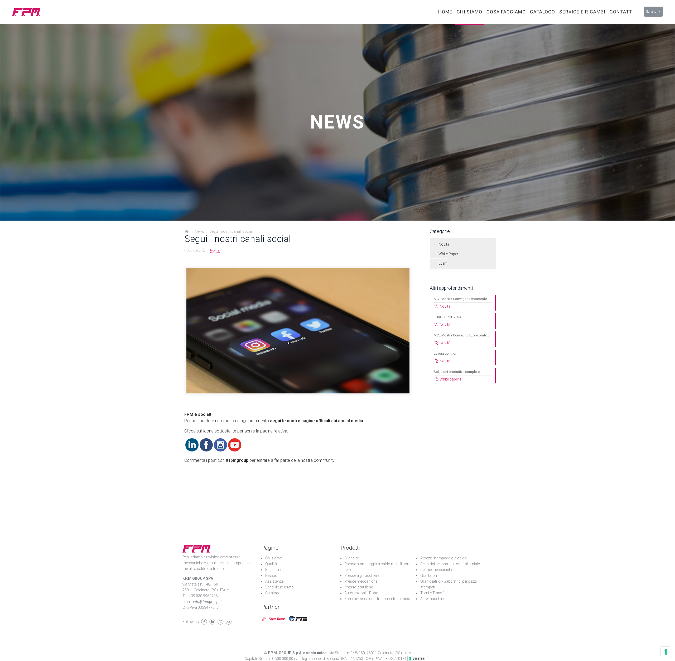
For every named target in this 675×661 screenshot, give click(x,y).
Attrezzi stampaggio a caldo (443, 558)
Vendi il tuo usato (279, 587)
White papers (450, 379)
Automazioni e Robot (361, 593)
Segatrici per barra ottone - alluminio (450, 564)
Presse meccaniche (360, 581)
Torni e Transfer (433, 593)
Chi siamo (273, 558)
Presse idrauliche (358, 587)
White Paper (448, 254)
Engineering (275, 570)
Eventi (443, 263)
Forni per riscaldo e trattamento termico (377, 599)
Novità (215, 250)
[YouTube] (234, 450)
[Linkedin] (192, 450)
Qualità (271, 564)
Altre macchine (432, 599)
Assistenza (274, 581)
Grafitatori (428, 575)
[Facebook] (206, 450)
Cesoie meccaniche (436, 570)
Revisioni (272, 575)
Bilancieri (351, 558)
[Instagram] (220, 450)
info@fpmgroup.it (207, 602)
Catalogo (273, 593)
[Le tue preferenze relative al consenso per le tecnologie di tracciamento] (666, 652)
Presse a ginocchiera (361, 575)
